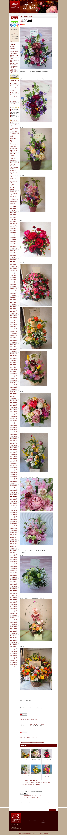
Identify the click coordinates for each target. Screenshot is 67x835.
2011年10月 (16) (13, 530)
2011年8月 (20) (13, 534)
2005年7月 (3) (13, 666)
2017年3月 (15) (13, 413)
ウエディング (14, 94)
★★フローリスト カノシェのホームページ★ (31, 797)
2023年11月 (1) (13, 268)
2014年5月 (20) (13, 474)
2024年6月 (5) (13, 255)
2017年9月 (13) (13, 402)
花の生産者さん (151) (13, 173)
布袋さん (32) (13, 185)
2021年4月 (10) (13, 324)
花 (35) (11, 143)
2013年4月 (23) (13, 498)
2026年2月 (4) (13, 219)
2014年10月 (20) (13, 465)
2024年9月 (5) (13, 250)
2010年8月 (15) (13, 555)
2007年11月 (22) (13, 615)
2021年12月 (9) (13, 310)
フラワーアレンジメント (29, 19)
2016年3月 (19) (13, 434)
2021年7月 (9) (13, 319)
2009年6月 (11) (13, 581)
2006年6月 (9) (13, 646)
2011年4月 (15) (13, 541)
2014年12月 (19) (13, 461)
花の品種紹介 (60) (14, 148)
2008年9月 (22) (13, 597)
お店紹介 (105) (13, 156)
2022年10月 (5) (13, 291)
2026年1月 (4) (13, 221)
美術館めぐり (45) (14, 144)
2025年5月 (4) (13, 235)
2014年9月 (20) (13, 467)
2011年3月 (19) (13, 543)
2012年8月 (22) (13, 512)
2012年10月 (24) (13, 508)
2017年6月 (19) (13, 407)
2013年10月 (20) (13, 487)
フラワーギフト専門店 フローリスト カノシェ (32, 724)
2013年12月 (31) (13, 483)
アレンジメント (15, 85)
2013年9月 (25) (13, 489)
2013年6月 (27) (13, 494)
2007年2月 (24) (13, 631)
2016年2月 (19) (13, 436)
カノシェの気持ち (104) (14, 182)
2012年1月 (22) (13, 525)
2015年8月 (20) (13, 447)
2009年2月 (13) (13, 588)
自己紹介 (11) (13, 122)
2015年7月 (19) (13, 449)
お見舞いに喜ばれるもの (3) (14, 168)
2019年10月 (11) (13, 357)
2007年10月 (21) (13, 617)
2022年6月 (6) (13, 299)
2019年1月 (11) (13, 373)
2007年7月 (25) (13, 622)
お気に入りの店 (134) (13, 151)
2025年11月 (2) (13, 225)
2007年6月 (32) (13, 624)
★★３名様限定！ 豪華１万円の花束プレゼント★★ (33, 780)
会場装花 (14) (13, 191)
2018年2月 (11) (13, 393)
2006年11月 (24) (13, 637)
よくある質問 (13, 103)
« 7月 (11, 41)
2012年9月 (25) (13, 510)
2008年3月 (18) (13, 608)
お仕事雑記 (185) (13, 158)
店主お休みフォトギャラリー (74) (14, 165)
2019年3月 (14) (13, 369)
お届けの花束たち (14, 53)
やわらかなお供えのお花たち (14, 67)
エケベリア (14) (13, 196)
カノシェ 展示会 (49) (14, 176)
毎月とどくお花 (15, 96)
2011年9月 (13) (13, 532)
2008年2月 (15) (13, 610)
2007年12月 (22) (13, 613)
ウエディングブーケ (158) (14, 129)
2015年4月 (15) (13, 454)
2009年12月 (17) (13, 570)
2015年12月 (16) (13, 440)
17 (11, 36)
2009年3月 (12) (13, 586)
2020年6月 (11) (13, 342)
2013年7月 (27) (13, 492)
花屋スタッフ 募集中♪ (52, 802)
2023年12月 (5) (13, 266)
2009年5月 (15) (13, 583)
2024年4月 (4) (13, 259)
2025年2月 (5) (13, 241)
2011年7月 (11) (13, 535)
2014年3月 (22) (13, 478)
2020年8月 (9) (13, 338)
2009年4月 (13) (13, 584)
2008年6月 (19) (13, 602)
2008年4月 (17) (13, 606)
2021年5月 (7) (13, 322)
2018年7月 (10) (13, 384)
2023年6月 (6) (13, 277)
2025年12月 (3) (13, 223)
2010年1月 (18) (13, 568)
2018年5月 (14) (13, 387)
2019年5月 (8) (13, 366)
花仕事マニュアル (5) (14, 179)
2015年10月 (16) (13, 443)
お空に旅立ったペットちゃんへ (14, 49)
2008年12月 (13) (13, 592)
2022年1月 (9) (13, 308)
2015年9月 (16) (13, 445)
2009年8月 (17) (13, 577)
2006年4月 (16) (13, 649)
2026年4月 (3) (13, 216)
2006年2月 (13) (13, 653)
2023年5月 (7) (13, 279)
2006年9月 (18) (13, 640)
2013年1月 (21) (13, 503)
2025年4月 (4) (13, 237)
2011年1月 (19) (13, 546)
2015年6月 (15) (13, 451)
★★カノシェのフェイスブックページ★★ (30, 784)
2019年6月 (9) (13, 364)
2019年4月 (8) (13, 367)
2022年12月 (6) (13, 288)
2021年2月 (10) (13, 328)
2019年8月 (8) (13, 360)
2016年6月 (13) (13, 429)
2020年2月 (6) (13, 349)
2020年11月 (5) (13, 333)
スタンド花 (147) (13, 138)
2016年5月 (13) (13, 431)
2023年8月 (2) (13, 273)
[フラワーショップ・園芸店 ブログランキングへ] (23, 21)
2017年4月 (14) (13, 411)
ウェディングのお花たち (25, 802)
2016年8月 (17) (13, 425)
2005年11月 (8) (13, 658)
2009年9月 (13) (13, 575)
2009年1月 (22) (13, 590)
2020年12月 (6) (13, 331)
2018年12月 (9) (13, 375)
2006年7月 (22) (13, 644)
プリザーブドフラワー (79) (14, 136)
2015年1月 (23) (13, 460)
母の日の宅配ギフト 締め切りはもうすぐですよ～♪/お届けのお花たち (14, 71)
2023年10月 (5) (13, 270)
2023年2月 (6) (13, 284)
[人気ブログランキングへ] (22, 24)
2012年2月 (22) (13, 523)
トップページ (14, 83)
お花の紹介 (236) (13, 146)
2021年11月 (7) (13, 311)
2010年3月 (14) (13, 564)
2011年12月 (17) (13, 526)
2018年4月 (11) (13, 389)
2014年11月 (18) (13, 463)
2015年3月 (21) (13, 456)
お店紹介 (13, 99)
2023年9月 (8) (13, 272)
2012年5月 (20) (13, 517)
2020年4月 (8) (13, 346)
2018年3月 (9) (13, 391)
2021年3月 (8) (13, 326)
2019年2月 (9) (13, 371)
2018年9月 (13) (13, 380)
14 (15, 34)
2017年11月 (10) (13, 398)
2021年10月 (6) (13, 313)
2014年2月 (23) (13, 479)
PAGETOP (53, 809)
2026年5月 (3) (13, 214)
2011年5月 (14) (13, 539)
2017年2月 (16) (13, 414)
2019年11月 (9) (13, 355)
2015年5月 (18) (13, 452)
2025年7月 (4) (13, 232)
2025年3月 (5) (13, 239)
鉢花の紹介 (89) (13, 160)
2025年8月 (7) (13, 230)
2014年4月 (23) (13, 476)
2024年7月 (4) (13, 254)
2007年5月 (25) (13, 626)
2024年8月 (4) (13, 252)
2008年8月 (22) (13, 599)
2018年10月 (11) (13, 378)
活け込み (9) (12, 184)
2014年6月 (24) (13, 472)
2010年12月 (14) (13, 548)
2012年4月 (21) (13, 519)
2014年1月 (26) (13, 481)
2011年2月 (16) (13, 545)
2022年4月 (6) (13, 302)
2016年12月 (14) (13, 418)
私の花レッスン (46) (14, 162)
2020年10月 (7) (13, 335)
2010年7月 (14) (13, 557)
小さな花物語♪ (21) (14, 199)
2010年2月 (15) (13, 566)
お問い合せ (14, 101)
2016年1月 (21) (13, 438)
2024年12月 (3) (13, 244)
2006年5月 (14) (13, 648)
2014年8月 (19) (13, 469)
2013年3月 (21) (13, 499)
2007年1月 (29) (13, 633)
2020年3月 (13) (13, 348)
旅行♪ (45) (12, 187)
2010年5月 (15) (13, 561)
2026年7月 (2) (13, 210)
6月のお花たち (13, 58)
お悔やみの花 (14, 92)
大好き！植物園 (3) (14, 201)
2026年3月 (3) (13, 217)
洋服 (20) (12, 155)
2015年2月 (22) (13, 458)
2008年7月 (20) (13, 601)
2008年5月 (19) (13, 604)
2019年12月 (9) (13, 353)
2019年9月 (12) (13, 358)
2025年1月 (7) (13, 243)
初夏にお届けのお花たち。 (14, 61)
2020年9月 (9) (13, 337)
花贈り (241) (13, 153)
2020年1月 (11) (13, 351)
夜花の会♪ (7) (13, 189)
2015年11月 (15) (13, 442)
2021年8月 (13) (13, 317)
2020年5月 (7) (13, 344)
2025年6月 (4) (13, 234)
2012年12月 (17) (13, 505)
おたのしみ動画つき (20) (14, 194)
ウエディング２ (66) (14, 133)
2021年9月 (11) (13, 315)
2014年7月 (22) (13, 470)
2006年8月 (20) (13, 642)
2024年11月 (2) (13, 246)
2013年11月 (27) (13, 485)
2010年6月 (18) (13, 559)
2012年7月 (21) (13, 514)
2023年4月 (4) (13, 281)
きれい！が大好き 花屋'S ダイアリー (31, 833)
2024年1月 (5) (13, 264)
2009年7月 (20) (13, 579)
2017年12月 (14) (13, 396)
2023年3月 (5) (13, 282)
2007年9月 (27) (13, 619)
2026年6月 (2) (13, 212)
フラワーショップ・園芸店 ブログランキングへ (28, 719)
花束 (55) (12, 198)
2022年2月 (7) (13, 306)
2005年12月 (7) (13, 657)
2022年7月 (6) (13, 297)
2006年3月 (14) (13, 651)
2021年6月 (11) (13, 320)
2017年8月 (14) (13, 404)
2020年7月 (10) (13, 340)
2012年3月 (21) (13, 521)
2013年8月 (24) (13, 490)
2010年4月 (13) (13, 563)
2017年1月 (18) (13, 416)
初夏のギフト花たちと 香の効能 (14, 64)
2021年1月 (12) (13, 329)
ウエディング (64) (14, 131)
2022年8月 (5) (13, 295)
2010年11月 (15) (13, 550)
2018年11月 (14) (13, 376)
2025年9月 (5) (13, 228)
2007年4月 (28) (13, 628)
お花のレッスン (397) (13, 141)
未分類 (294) (13, 203)
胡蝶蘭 (13, 90)
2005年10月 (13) (13, 660)
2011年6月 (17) (13, 537)
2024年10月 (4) (13, 248)
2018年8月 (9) (13, 382)
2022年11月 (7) (13, 290)
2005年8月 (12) (13, 664)
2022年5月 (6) (13, 300)
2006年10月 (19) (13, 639)
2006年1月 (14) (13, 655)
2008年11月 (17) (13, 593)
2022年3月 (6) (13, 304)
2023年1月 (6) (13, 286)
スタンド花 (14, 87)
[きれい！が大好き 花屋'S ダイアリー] (33, 7)
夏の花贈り (12, 46)
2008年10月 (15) (13, 595)
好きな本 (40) (13, 170)
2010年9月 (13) (13, 554)
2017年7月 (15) (13, 405)
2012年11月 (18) (13, 507)
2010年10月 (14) (13, 552)
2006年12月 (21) (13, 635)
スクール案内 (14, 97)
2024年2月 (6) (13, 263)
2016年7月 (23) (13, 427)
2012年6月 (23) (13, 516)
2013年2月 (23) (13, 501)
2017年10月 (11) (13, 400)
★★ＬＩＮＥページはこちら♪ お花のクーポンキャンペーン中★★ (36, 782)
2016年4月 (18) (13, 432)
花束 (12, 88)
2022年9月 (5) (13, 293)
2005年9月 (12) (13, 662)
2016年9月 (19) (13, 423)
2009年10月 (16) (13, 573)
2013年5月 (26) (13, 496)
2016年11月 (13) (13, 420)
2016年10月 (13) (13, 422)
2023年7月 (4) (13, 275)
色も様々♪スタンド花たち (14, 56)
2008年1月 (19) (13, 611)
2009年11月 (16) (13, 572)
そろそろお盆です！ (14, 51)
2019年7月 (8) (13, 362)
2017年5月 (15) (13, 409)
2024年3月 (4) (13, 261)
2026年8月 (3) (13, 208)
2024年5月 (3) (13, 257)
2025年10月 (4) (13, 226)
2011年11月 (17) (13, 528)
